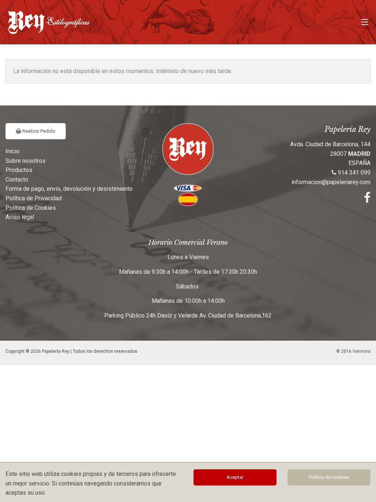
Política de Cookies (31, 207)
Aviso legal (20, 217)
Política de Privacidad (34, 198)
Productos (19, 169)
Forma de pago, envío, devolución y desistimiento (69, 188)
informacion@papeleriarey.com (331, 182)
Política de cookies (329, 477)
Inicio (12, 151)
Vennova (361, 351)
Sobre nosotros (26, 160)
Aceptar (235, 477)
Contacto (17, 179)
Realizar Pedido (38, 131)
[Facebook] (367, 199)
